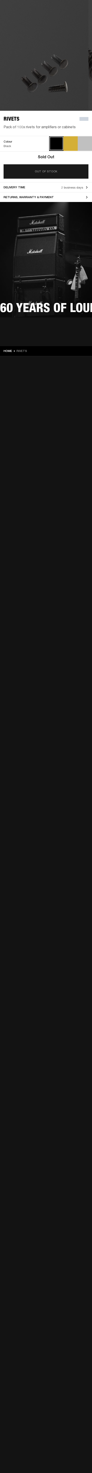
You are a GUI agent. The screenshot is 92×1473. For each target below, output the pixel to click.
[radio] (56, 143)
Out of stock (46, 171)
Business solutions (76, 9)
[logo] (18, 18)
